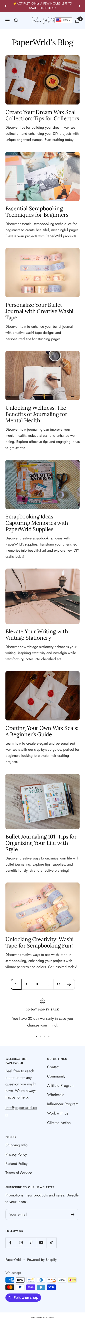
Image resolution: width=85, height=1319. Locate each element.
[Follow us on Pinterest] (31, 1243)
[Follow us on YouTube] (41, 1243)
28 (59, 984)
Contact (53, 1067)
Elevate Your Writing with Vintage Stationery (36, 634)
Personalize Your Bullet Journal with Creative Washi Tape (39, 311)
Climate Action (59, 1122)
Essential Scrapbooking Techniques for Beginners (36, 211)
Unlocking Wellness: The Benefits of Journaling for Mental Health (36, 414)
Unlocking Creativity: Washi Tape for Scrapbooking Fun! (39, 942)
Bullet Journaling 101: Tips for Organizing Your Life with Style (41, 843)
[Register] (73, 1214)
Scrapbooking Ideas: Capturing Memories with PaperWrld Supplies (36, 523)
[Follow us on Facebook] (10, 1243)
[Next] (69, 984)
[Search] (16, 21)
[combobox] (63, 20)
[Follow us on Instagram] (21, 1243)
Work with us (57, 1113)
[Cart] (77, 20)
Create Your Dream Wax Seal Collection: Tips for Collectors (42, 115)
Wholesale (55, 1094)
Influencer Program (62, 1104)
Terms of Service (18, 1172)
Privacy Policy (16, 1154)
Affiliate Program (60, 1085)
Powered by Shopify (42, 1259)
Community (56, 1076)
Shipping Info (16, 1145)
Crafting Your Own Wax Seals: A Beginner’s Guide (41, 731)
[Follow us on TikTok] (51, 1243)
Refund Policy (16, 1163)
